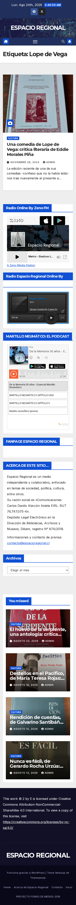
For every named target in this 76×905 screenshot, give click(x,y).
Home (7, 887)
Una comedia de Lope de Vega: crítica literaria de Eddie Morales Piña (37, 149)
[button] (63, 41)
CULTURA (13, 138)
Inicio (69, 887)
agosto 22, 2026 (26, 640)
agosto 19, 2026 (26, 684)
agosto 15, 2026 (26, 728)
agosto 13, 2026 (26, 772)
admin (50, 162)
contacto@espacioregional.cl (28, 543)
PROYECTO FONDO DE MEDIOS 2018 (38, 896)
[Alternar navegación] (35, 41)
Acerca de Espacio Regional (31, 887)
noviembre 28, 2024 (25, 162)
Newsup (60, 872)
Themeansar (38, 877)
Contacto (57, 887)
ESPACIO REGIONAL (38, 27)
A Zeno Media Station (21, 265)
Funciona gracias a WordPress (26, 872)
